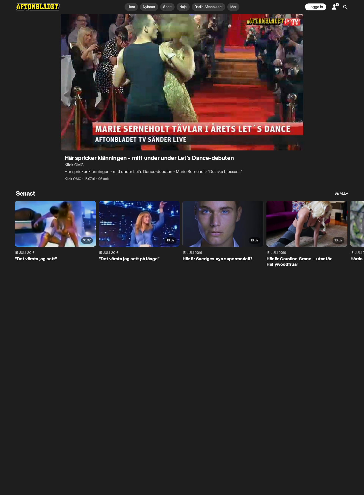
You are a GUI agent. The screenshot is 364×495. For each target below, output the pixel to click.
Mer (233, 7)
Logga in (316, 7)
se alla (341, 193)
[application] (182, 82)
